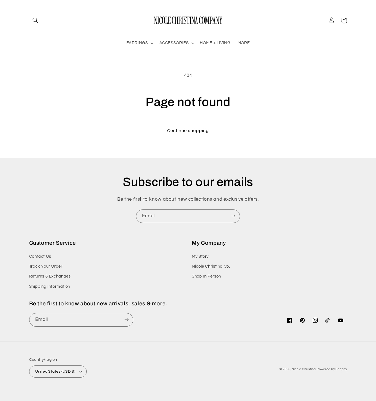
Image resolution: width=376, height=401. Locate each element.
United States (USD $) (55, 371)
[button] (35, 20)
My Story (200, 256)
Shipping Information (49, 286)
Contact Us (40, 256)
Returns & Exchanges (50, 276)
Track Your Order (45, 266)
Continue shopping (188, 130)
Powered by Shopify (332, 369)
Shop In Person (206, 276)
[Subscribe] (233, 216)
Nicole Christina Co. (211, 266)
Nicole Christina (304, 369)
